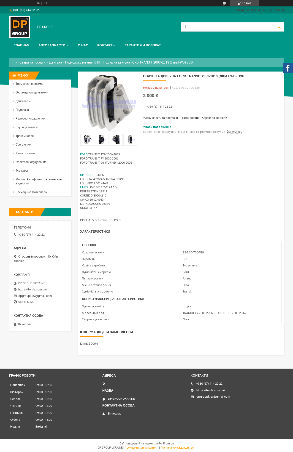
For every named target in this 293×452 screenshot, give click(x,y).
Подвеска (22, 110)
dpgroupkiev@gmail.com (35, 296)
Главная (21, 45)
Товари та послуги (32, 62)
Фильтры (22, 170)
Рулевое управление (30, 118)
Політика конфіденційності (177, 447)
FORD (84, 154)
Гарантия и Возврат (143, 45)
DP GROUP (87, 175)
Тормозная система (29, 83)
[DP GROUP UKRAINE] (19, 27)
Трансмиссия (25, 136)
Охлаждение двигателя (32, 92)
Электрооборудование (31, 162)
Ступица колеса (27, 127)
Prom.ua (168, 443)
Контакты (106, 45)
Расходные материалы (31, 192)
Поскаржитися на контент (141, 447)
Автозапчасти (51, 45)
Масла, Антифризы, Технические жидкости (39, 181)
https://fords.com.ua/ (32, 289)
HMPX (84, 187)
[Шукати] (279, 27)
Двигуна (55, 62)
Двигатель (23, 101)
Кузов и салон (25, 153)
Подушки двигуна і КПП (82, 62)
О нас (83, 45)
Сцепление (23, 144)
